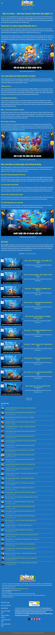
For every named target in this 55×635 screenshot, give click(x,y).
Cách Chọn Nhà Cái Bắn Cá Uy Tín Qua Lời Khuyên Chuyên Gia (20, 408)
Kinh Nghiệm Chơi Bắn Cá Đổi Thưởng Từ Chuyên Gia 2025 (19, 455)
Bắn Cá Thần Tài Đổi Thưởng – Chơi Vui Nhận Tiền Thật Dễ (38, 261)
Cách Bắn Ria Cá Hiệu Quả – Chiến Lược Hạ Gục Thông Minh (20, 426)
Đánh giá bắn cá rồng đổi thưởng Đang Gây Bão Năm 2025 (19, 459)
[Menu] (2, 3)
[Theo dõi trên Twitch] (39, 619)
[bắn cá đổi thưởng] (27, 3)
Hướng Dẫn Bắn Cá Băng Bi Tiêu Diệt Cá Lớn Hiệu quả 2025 (20, 464)
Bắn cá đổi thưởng (5, 17)
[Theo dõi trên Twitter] (32, 619)
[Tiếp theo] (31, 399)
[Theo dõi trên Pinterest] (34, 619)
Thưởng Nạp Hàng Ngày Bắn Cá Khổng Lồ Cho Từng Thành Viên (21, 558)
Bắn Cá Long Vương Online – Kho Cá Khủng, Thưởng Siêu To (38, 275)
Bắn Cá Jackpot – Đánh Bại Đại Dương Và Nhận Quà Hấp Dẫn (38, 303)
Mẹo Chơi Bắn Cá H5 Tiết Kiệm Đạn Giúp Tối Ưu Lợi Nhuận (19, 417)
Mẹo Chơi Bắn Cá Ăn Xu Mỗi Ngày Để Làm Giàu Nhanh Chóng (20, 412)
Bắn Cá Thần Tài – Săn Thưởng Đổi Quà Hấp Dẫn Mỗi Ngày (38, 372)
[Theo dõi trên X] (29, 619)
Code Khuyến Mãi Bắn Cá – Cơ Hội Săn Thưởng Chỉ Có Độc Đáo (21, 562)
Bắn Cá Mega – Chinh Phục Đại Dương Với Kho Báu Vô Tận (38, 358)
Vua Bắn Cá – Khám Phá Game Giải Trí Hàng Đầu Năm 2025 (38, 345)
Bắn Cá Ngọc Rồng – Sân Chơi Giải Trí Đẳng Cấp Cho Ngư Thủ (20, 548)
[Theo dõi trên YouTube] (37, 619)
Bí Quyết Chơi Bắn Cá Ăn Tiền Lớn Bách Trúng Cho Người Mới (20, 422)
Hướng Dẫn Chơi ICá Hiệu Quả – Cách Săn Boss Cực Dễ (19, 469)
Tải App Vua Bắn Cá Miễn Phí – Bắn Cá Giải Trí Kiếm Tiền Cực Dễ (21, 473)
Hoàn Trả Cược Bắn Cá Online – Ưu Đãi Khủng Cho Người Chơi (20, 553)
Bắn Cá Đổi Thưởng (6, 583)
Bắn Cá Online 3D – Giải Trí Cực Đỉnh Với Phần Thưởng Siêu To (38, 386)
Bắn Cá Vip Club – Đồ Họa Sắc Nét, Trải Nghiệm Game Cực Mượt (38, 317)
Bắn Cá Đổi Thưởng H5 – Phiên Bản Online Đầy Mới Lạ (19, 525)
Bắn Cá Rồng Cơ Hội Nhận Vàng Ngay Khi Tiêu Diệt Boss (19, 530)
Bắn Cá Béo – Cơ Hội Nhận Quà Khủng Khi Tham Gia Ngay (38, 331)
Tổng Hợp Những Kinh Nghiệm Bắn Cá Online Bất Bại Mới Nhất (20, 441)
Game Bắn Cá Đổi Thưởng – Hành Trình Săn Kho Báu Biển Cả (20, 544)
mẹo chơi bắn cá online (30, 253)
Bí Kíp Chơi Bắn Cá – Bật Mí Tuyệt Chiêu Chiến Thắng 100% (20, 445)
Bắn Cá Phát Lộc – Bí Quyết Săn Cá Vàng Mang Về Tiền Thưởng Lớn (22, 539)
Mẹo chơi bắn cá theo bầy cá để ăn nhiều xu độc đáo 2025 (19, 436)
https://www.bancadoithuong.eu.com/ (20, 588)
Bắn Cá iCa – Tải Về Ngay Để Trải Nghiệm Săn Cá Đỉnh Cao (38, 289)
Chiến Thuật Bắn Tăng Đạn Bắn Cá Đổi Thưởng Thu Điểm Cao (20, 431)
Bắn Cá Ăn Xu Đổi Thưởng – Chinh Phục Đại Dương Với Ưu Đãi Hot (21, 534)
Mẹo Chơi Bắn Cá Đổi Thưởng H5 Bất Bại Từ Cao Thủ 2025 (20, 450)
